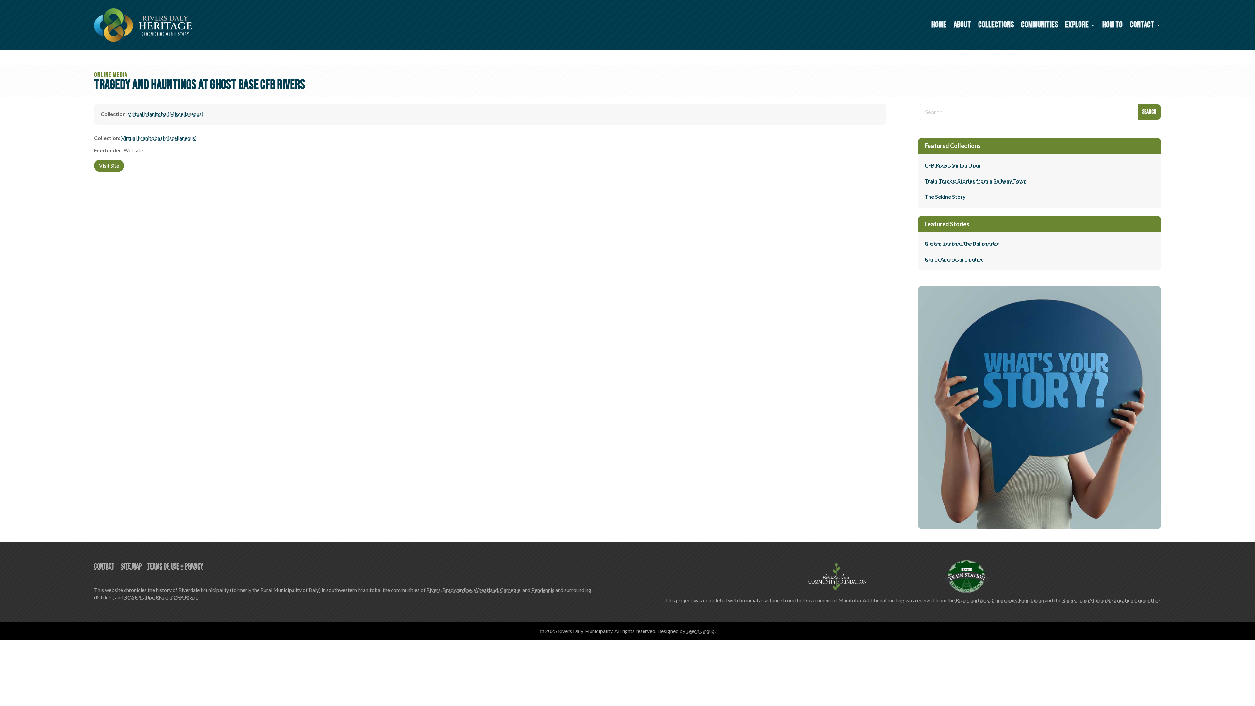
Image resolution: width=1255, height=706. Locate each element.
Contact (1142, 26)
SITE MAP (131, 566)
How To (1112, 26)
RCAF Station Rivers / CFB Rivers (161, 597)
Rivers (434, 590)
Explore (1077, 26)
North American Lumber (954, 259)
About (962, 26)
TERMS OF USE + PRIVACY (175, 566)
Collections (996, 26)
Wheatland (486, 590)
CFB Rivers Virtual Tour (953, 165)
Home (938, 26)
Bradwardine (457, 590)
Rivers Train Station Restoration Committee (1111, 600)
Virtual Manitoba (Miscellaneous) (165, 114)
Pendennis (542, 590)
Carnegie (510, 590)
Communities (1039, 26)
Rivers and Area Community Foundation (1000, 600)
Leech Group (700, 631)
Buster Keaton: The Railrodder (962, 243)
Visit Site (109, 165)
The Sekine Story (945, 196)
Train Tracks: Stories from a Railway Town (976, 181)
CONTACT (104, 566)
